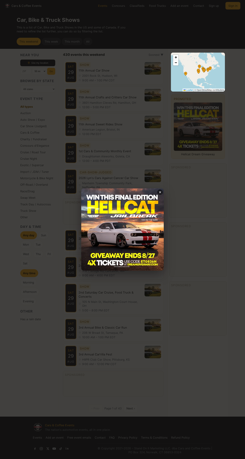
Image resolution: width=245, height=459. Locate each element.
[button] (199, 66)
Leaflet (189, 89)
